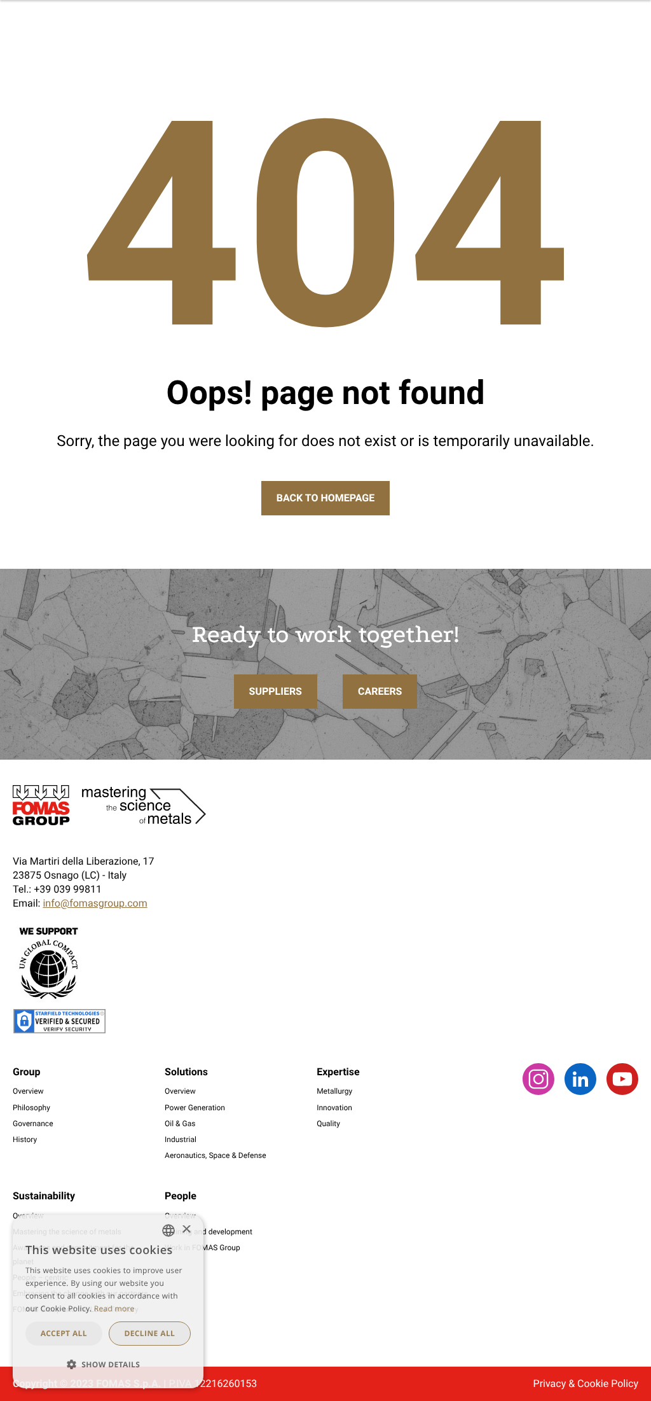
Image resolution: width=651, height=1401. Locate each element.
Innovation (334, 1107)
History (25, 1139)
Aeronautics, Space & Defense (215, 1155)
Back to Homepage (325, 498)
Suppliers (275, 691)
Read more (114, 1308)
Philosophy (31, 1107)
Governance (33, 1123)
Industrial (180, 1139)
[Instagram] (538, 1091)
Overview (28, 1091)
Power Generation (195, 1107)
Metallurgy (334, 1091)
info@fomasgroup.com (95, 903)
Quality (328, 1123)
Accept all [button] (64, 1333)
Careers (380, 691)
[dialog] (108, 1301)
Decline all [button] (149, 1333)
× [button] (186, 1230)
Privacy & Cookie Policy (585, 1383)
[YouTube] (622, 1091)
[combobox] (168, 1230)
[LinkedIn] (580, 1091)
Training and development (208, 1231)
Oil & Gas (180, 1123)
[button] (108, 1365)
